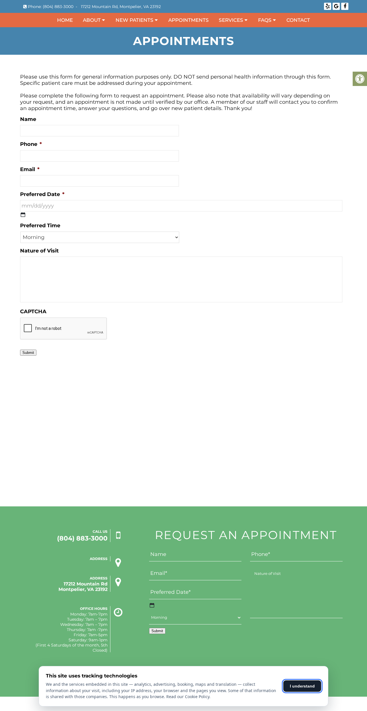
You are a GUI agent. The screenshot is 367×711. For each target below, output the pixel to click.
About (92, 20)
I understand (302, 686)
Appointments (188, 20)
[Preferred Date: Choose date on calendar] (23, 215)
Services (231, 20)
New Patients (134, 20)
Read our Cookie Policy (187, 696)
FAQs (265, 20)
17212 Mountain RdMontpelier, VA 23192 (83, 586)
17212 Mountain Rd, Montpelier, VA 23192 (121, 6)
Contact (298, 20)
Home (65, 20)
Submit (28, 352)
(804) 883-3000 (58, 6)
